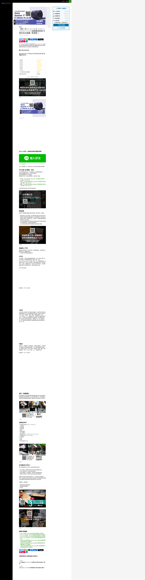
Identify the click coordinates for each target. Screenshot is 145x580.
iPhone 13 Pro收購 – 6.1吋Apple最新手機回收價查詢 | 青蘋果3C (32, 536)
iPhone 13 (28, 424)
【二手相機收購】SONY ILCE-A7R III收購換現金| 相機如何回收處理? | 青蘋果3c (32, 562)
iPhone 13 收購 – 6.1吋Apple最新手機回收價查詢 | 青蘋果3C (32, 533)
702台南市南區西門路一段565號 (30, 181)
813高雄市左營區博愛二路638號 (30, 184)
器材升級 (63, 1)
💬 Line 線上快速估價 (61, 27)
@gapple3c (24, 163)
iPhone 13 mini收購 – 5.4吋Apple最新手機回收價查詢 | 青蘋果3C (33, 534)
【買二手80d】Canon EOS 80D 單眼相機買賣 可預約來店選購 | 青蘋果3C (32, 567)
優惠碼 (67, 1)
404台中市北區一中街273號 (29, 178)
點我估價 (38, 73)
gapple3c (27, 35)
